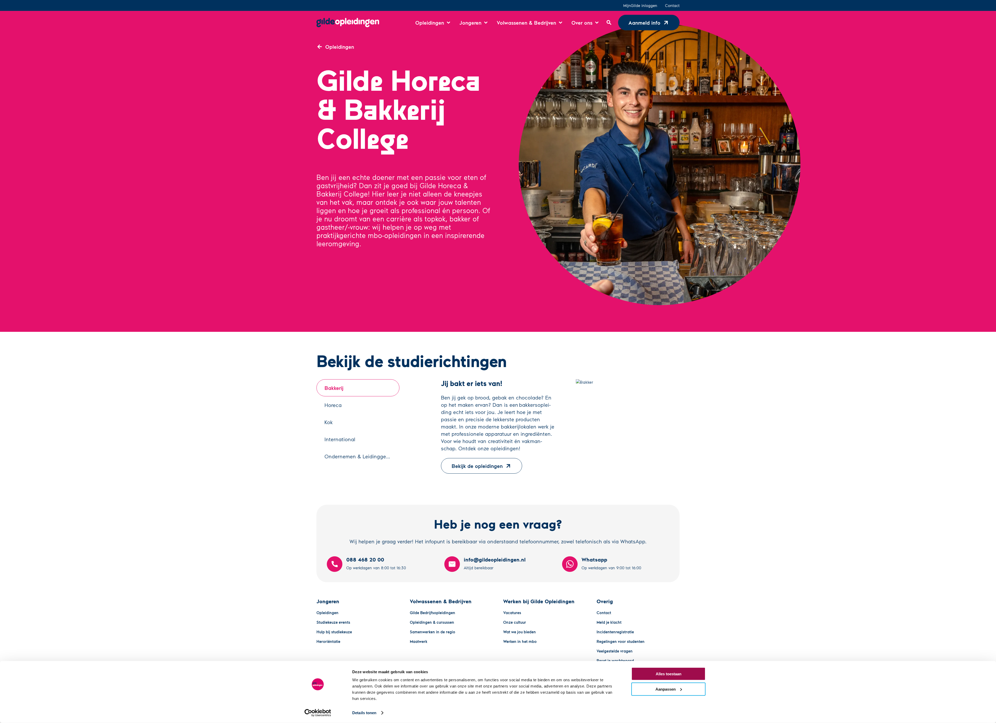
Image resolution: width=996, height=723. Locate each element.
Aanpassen (665, 689)
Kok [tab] (328, 422)
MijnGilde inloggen (640, 5)
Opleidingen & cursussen (432, 622)
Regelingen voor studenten (621, 641)
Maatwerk (418, 641)
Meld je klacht (609, 622)
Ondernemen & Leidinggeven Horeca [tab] (361, 456)
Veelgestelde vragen (615, 651)
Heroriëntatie (328, 641)
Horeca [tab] (333, 405)
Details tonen (364, 713)
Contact (672, 5)
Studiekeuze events (333, 622)
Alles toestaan (668, 674)
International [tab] (339, 439)
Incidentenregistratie (615, 631)
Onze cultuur (514, 622)
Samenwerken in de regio (432, 631)
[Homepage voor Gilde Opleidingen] (347, 22)
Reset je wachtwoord (615, 660)
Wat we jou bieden (519, 631)
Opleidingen (327, 612)
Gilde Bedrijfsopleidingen (432, 612)
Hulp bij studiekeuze (334, 631)
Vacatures (512, 612)
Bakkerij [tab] (333, 388)
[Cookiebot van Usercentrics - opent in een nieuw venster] (318, 713)
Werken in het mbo (520, 641)
